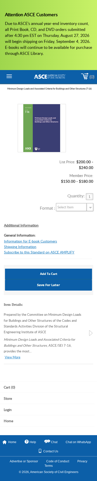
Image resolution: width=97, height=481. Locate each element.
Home (12, 442)
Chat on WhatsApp (78, 442)
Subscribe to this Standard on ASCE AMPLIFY (39, 252)
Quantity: (76, 196)
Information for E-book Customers (30, 241)
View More (12, 357)
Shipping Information (20, 246)
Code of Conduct (57, 461)
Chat (54, 442)
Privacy (82, 461)
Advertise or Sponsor (24, 461)
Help (33, 442)
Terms (49, 466)
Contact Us (50, 451)
